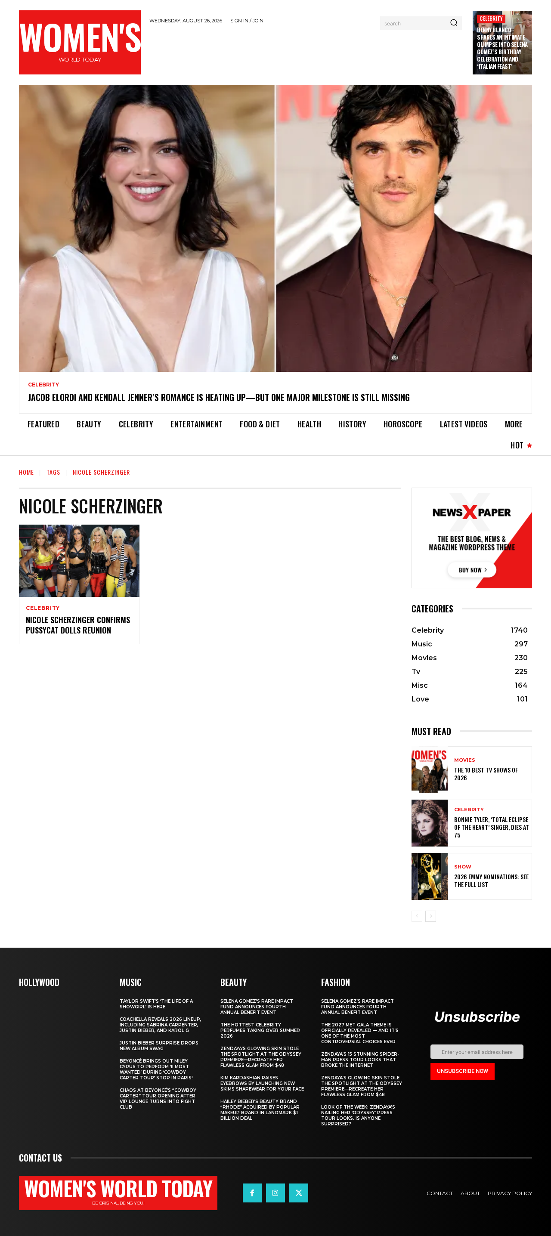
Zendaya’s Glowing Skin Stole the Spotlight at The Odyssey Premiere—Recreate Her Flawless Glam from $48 (260, 1057)
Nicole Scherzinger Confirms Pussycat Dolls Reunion (78, 624)
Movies (464, 760)
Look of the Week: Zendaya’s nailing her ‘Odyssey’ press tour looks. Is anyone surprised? (358, 1115)
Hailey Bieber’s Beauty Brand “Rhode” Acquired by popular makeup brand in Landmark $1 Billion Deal (260, 1110)
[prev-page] (417, 916)
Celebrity (491, 18)
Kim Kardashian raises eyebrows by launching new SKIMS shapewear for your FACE (262, 1083)
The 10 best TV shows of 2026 (486, 773)
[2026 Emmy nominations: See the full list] (430, 876)
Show (462, 867)
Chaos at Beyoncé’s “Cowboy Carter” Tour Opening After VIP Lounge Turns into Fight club (158, 1099)
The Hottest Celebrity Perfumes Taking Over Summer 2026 (260, 1030)
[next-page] (430, 916)
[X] (298, 1192)
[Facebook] (252, 1192)
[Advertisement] (307, 53)
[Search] (454, 23)
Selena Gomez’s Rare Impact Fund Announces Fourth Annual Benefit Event (256, 1006)
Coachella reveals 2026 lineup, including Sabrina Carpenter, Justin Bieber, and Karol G (160, 1025)
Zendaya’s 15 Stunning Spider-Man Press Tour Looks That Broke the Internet (360, 1059)
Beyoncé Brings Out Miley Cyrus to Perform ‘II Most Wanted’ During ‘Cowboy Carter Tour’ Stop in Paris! (156, 1069)
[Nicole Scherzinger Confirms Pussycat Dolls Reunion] (79, 561)
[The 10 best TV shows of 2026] (430, 769)
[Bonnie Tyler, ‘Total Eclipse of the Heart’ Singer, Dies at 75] (430, 823)
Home (26, 471)
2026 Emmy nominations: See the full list (491, 880)
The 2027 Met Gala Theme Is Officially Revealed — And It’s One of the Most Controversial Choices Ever (360, 1033)
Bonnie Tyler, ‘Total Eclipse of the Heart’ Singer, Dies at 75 (491, 827)
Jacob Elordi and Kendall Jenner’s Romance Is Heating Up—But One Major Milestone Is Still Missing (219, 397)
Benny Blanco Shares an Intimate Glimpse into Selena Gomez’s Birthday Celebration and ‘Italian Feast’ (502, 47)
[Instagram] (275, 1192)
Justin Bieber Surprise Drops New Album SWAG (159, 1045)
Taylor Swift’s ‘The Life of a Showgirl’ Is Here (156, 1004)
